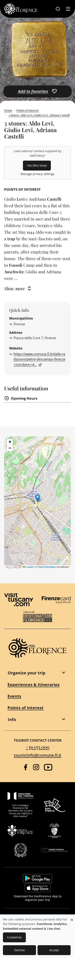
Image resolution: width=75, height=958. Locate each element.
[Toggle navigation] (68, 9)
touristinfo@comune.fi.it (37, 755)
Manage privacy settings (38, 174)
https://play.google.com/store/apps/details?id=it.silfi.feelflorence (37, 878)
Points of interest (27, 110)
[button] (37, 498)
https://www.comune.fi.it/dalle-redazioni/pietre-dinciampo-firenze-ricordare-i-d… (39, 359)
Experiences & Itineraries (34, 684)
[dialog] (37, 936)
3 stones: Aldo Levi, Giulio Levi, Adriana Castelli (39, 115)
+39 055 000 (37, 747)
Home (8, 110)
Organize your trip (26, 673)
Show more (14, 288)
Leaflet (29, 566)
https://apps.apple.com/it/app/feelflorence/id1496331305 (38, 887)
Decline (19, 950)
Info (12, 719)
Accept (54, 950)
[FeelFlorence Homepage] (21, 9)
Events (14, 696)
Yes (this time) (37, 165)
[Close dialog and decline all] (72, 917)
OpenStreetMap (47, 566)
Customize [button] (14, 937)
